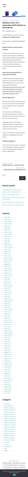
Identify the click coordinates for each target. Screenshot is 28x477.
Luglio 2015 (7, 339)
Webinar (6, 451)
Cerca (3, 175)
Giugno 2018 (7, 305)
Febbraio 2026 (8, 221)
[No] (26, 473)
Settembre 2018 (8, 301)
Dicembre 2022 (8, 258)
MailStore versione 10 (10, 410)
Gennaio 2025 (8, 234)
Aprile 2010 (7, 393)
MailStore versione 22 (10, 418)
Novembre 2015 (8, 333)
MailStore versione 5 (9, 429)
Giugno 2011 (7, 382)
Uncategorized (8, 446)
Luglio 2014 (7, 348)
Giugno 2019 (7, 294)
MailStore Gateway (9, 408)
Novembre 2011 (8, 380)
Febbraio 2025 (8, 232)
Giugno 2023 (7, 249)
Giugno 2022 (7, 262)
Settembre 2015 (8, 335)
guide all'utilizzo (8, 406)
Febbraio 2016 (8, 331)
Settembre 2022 (8, 260)
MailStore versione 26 (10, 427)
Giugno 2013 (7, 361)
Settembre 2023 (8, 247)
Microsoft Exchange (9, 440)
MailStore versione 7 (9, 433)
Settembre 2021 (8, 275)
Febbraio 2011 (8, 387)
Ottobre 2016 (7, 324)
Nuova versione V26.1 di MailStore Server (13, 202)
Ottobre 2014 (7, 346)
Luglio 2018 (7, 303)
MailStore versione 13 (10, 416)
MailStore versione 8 (9, 436)
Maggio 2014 (7, 352)
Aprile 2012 (7, 376)
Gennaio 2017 (8, 320)
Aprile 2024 (7, 241)
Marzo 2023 (7, 256)
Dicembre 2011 (8, 378)
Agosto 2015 (7, 337)
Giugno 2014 (7, 350)
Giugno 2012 (7, 372)
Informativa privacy (14, 461)
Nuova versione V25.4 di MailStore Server (13, 205)
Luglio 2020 (7, 290)
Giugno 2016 (7, 327)
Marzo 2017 (7, 318)
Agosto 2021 (7, 277)
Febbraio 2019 (8, 299)
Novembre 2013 (8, 354)
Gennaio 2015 (8, 344)
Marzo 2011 (7, 384)
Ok (14, 474)
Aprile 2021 (7, 279)
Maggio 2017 (7, 314)
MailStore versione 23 (10, 421)
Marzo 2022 (7, 267)
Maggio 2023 (7, 252)
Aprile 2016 (7, 329)
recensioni (6, 444)
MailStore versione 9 (9, 438)
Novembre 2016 (8, 322)
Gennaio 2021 (8, 284)
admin (14, 31)
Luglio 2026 (7, 217)
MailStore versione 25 (14, 20)
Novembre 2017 (8, 309)
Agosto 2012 (7, 369)
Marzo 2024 (7, 243)
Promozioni (7, 442)
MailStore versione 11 (10, 412)
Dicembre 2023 (8, 245)
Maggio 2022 (7, 264)
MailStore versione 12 (10, 414)
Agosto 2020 (7, 288)
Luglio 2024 (7, 239)
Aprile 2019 (7, 296)
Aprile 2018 (7, 307)
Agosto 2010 (7, 391)
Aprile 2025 (7, 230)
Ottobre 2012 (7, 367)
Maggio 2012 (7, 374)
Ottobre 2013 (7, 357)
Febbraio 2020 (8, 292)
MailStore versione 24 (10, 423)
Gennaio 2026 (8, 224)
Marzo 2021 (7, 281)
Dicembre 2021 (8, 271)
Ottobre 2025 (7, 226)
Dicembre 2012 (8, 365)
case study (7, 403)
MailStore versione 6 (9, 431)
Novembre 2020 (8, 286)
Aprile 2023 (7, 254)
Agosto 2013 (7, 359)
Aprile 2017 (7, 316)
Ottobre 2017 (7, 312)
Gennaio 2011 (8, 389)
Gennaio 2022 (8, 269)
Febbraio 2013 (8, 363)
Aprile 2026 (7, 219)
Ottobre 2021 (7, 273)
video (5, 448)
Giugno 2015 (7, 342)
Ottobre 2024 (7, 236)
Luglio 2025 (7, 228)
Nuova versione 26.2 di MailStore (11, 195)
